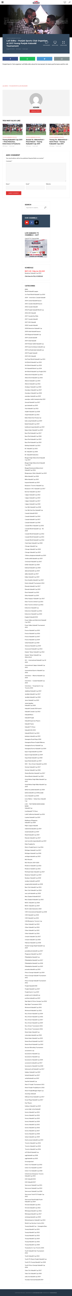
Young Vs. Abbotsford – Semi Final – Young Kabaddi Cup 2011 (58, 142)
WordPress (53, 1292)
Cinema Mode (63, 45)
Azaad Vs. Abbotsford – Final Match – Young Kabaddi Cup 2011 (35, 142)
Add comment (46, 45)
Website (48, 184)
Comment (9, 161)
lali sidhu (5, 86)
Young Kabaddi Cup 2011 (13, 38)
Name (8, 184)
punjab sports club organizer (18, 86)
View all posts (35, 111)
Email (28, 184)
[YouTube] (27, 222)
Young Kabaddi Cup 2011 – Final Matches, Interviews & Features (12, 142)
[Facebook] (32, 222)
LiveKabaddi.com (37, 1292)
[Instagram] (36, 222)
